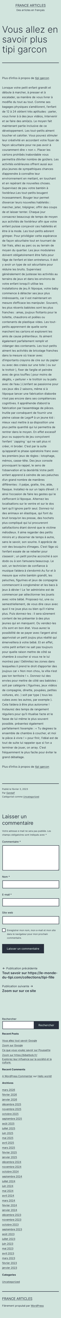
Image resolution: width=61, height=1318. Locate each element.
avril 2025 (8, 1142)
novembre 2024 (11, 1166)
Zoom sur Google (12, 1045)
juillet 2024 (8, 1181)
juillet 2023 (8, 1238)
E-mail (7, 894)
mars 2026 (8, 1089)
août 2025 (8, 1123)
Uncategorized (31, 796)
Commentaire (11, 841)
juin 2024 (7, 1186)
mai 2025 (7, 1137)
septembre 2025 (12, 1118)
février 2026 (9, 1094)
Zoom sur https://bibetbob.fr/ (19, 1055)
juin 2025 (7, 1133)
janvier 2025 (9, 1157)
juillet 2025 (8, 1128)
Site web (7, 912)
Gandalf (10, 792)
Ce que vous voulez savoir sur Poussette (26, 1050)
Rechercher (9, 1018)
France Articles (30, 5)
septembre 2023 (12, 1229)
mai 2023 (7, 1248)
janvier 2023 (9, 1267)
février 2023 (9, 1262)
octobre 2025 (10, 1113)
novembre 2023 (11, 1219)
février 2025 (9, 1152)
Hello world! (45, 1076)
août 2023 (8, 1234)
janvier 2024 (9, 1210)
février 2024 (9, 1205)
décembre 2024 (11, 1161)
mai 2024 (7, 1190)
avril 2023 (8, 1253)
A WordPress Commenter (17, 1076)
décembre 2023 (11, 1214)
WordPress (37, 1305)
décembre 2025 (11, 1104)
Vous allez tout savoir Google (19, 1040)
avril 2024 (8, 1195)
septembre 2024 (12, 1176)
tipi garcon (42, 78)
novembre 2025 (11, 1109)
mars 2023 (8, 1258)
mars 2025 (8, 1147)
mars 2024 (8, 1200)
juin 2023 (7, 1243)
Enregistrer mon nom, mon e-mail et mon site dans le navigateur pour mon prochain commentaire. (31, 934)
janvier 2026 (9, 1099)
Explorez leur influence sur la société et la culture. (27, 1061)
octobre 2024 (10, 1171)
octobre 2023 (10, 1224)
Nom (6, 876)
